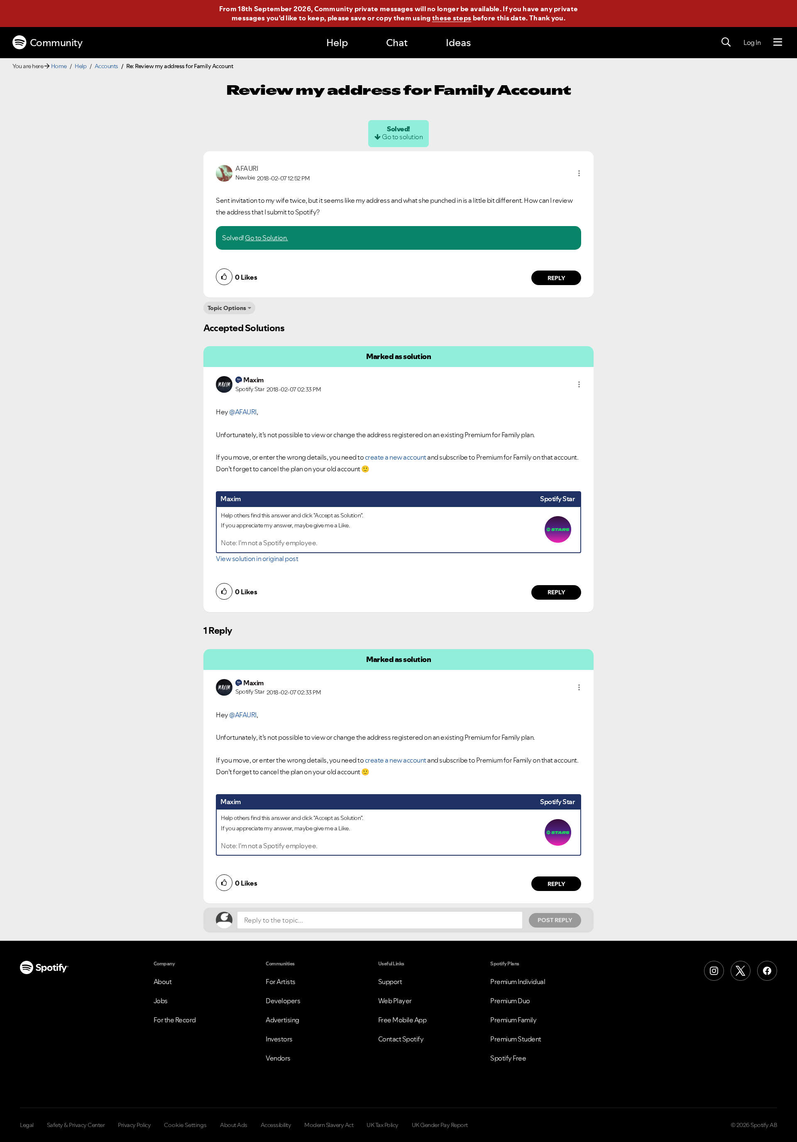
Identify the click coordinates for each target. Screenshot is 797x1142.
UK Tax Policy (382, 1125)
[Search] (726, 42)
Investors (279, 1039)
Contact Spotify (401, 1039)
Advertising (282, 1019)
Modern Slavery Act (328, 1125)
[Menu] (778, 42)
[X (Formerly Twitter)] (741, 971)
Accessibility (276, 1125)
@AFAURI (243, 411)
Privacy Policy (134, 1125)
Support (390, 981)
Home (59, 66)
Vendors (278, 1058)
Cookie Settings (185, 1125)
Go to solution (402, 136)
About (163, 981)
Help (337, 42)
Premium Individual (517, 981)
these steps (451, 17)
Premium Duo (510, 1000)
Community (56, 42)
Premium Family (513, 1019)
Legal (27, 1125)
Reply (556, 278)
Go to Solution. (266, 237)
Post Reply (555, 920)
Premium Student (515, 1039)
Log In (751, 42)
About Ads (233, 1125)
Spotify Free (508, 1058)
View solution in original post (257, 558)
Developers (283, 1000)
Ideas (458, 42)
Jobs (161, 1000)
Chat (397, 42)
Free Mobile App (402, 1019)
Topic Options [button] (227, 308)
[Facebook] (767, 971)
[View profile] (224, 172)
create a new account (395, 457)
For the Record (175, 1019)
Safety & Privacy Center (76, 1125)
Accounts (106, 66)
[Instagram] (714, 971)
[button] (579, 173)
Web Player (395, 1000)
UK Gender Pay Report (440, 1125)
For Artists (281, 981)
